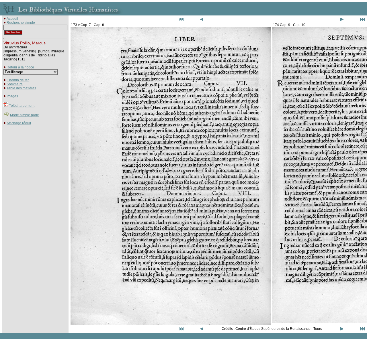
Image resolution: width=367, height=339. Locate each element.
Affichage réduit (19, 123)
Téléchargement (21, 106)
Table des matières (21, 88)
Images (12, 96)
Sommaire (15, 84)
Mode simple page (24, 115)
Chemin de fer (18, 80)
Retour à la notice (20, 67)
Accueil (12, 19)
